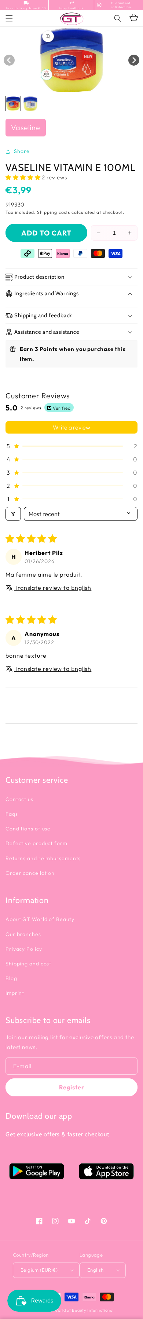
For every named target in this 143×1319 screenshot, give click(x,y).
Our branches (23, 934)
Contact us (19, 799)
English (95, 1270)
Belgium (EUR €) (39, 1270)
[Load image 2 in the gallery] (30, 103)
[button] (118, 18)
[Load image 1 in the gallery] (13, 103)
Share (22, 151)
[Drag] (133, 60)
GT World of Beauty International (80, 1310)
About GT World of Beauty (40, 919)
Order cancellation (30, 873)
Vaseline (25, 127)
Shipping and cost (28, 963)
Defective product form (36, 843)
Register (71, 1087)
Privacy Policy (24, 949)
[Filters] (13, 514)
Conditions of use (28, 828)
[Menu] (9, 18)
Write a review (71, 427)
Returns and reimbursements (43, 858)
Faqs (12, 814)
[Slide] (9, 60)
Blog (11, 978)
